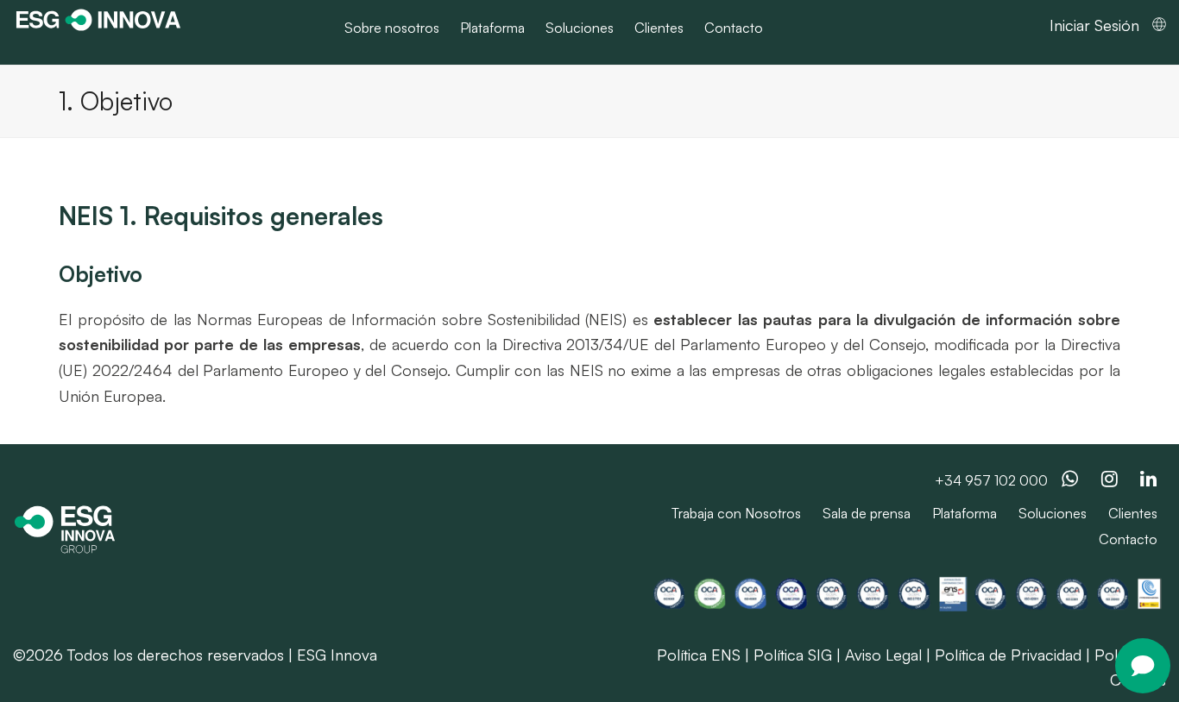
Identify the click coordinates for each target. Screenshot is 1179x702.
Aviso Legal (883, 654)
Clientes (1132, 513)
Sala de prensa (867, 513)
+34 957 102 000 (991, 480)
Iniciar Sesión (1094, 25)
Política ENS (699, 654)
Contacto (1128, 539)
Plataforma (964, 513)
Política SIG (792, 654)
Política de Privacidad (1008, 654)
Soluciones (1052, 513)
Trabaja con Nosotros (736, 513)
